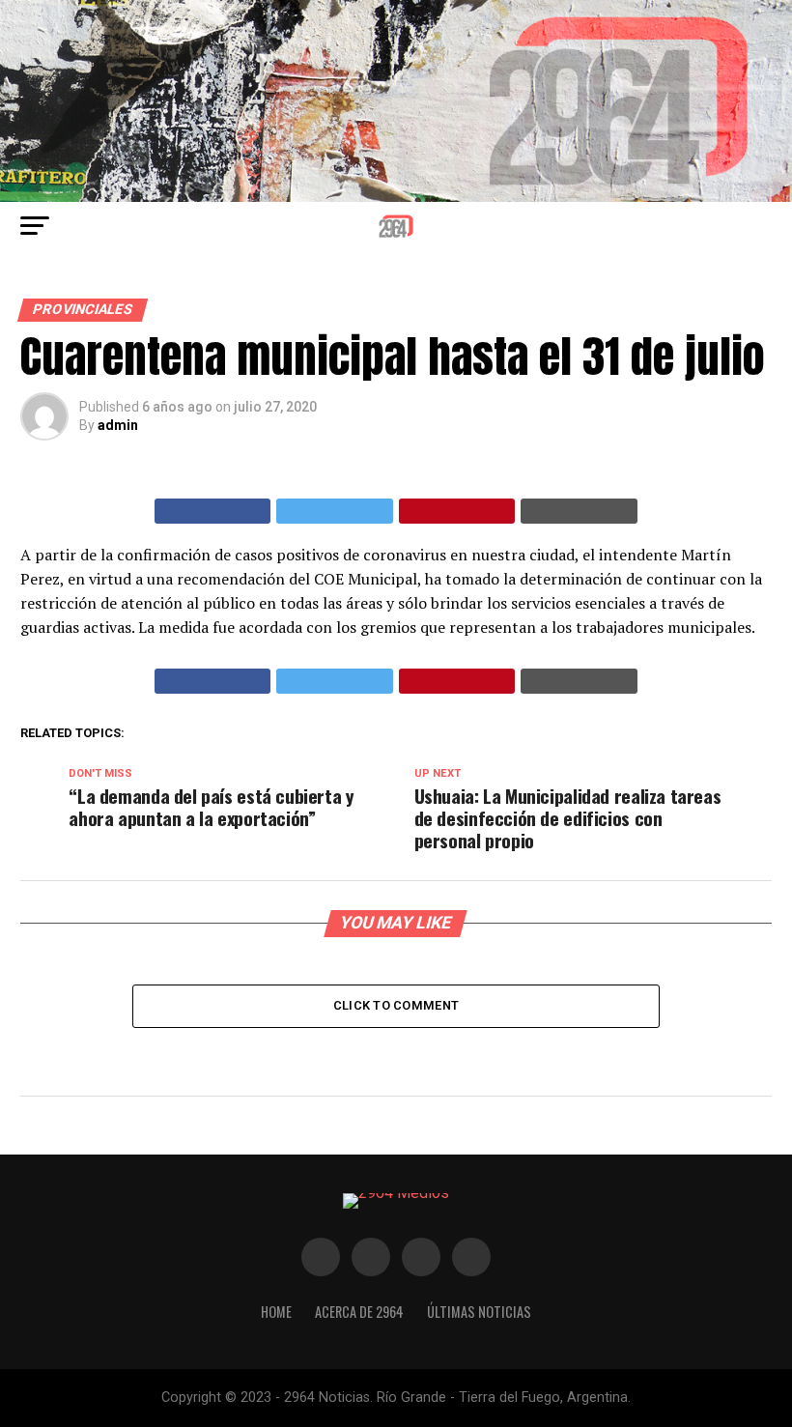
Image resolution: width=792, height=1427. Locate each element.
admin (118, 425)
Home (276, 1311)
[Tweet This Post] (334, 511)
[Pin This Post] (457, 511)
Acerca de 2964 (359, 1311)
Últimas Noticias (479, 1311)
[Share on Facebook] (213, 511)
